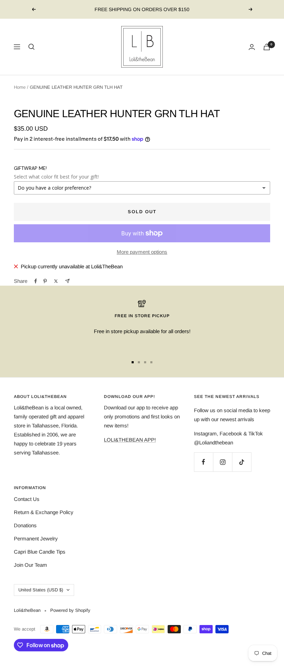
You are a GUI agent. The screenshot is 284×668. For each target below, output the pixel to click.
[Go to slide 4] (151, 362)
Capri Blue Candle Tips (39, 552)
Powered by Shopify (70, 610)
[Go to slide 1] (133, 362)
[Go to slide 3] (145, 362)
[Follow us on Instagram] (222, 461)
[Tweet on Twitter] (56, 281)
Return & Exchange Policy (43, 512)
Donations (25, 525)
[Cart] (266, 47)
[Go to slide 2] (139, 362)
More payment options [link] (142, 252)
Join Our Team (30, 565)
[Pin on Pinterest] (45, 281)
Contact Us (26, 499)
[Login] (252, 47)
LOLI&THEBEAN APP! (130, 440)
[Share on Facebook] (35, 281)
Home (20, 87)
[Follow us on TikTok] (241, 461)
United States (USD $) (40, 589)
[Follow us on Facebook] (203, 461)
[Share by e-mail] (67, 281)
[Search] (31, 47)
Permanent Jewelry (36, 538)
